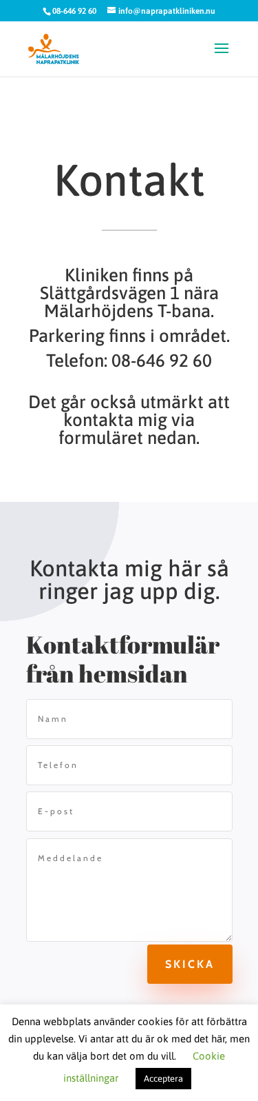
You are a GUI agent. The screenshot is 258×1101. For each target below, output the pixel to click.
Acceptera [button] (163, 1078)
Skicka (190, 964)
